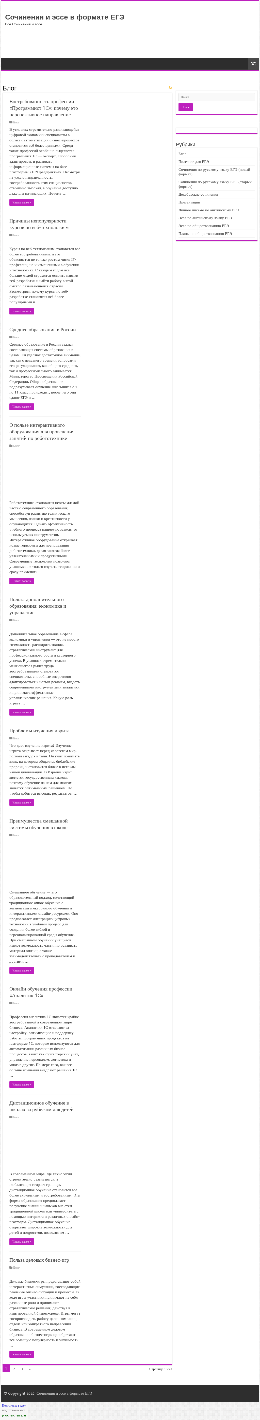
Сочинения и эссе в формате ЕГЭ (64, 17)
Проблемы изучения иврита (39, 730)
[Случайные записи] (253, 64)
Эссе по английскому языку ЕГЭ (205, 218)
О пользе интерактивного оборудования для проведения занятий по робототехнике (41, 431)
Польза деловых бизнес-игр (39, 1260)
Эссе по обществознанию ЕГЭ (203, 225)
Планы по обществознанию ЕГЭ (205, 233)
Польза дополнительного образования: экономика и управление (37, 605)
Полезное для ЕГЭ (193, 161)
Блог (16, 122)
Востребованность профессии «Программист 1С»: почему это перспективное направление (43, 108)
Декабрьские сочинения (198, 194)
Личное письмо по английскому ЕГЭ (208, 210)
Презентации (189, 202)
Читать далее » (21, 202)
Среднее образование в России (42, 329)
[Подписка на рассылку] (170, 88)
